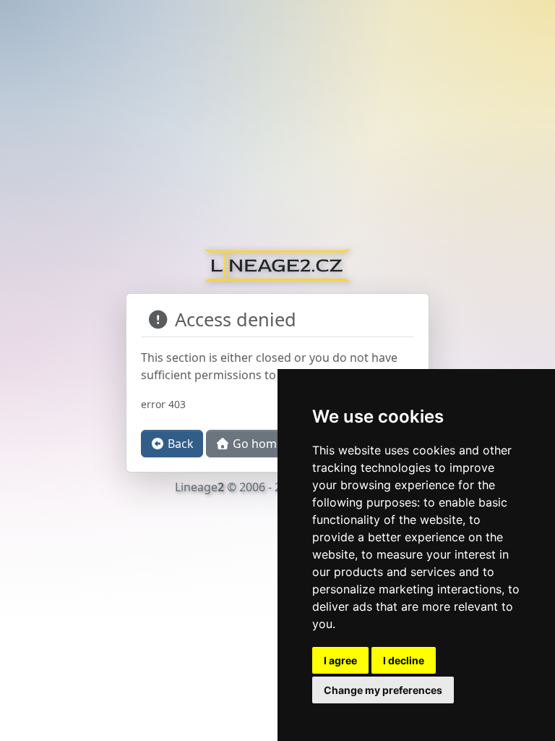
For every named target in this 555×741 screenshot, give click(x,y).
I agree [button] (340, 660)
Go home (256, 444)
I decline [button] (403, 660)
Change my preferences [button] (383, 690)
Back (179, 444)
